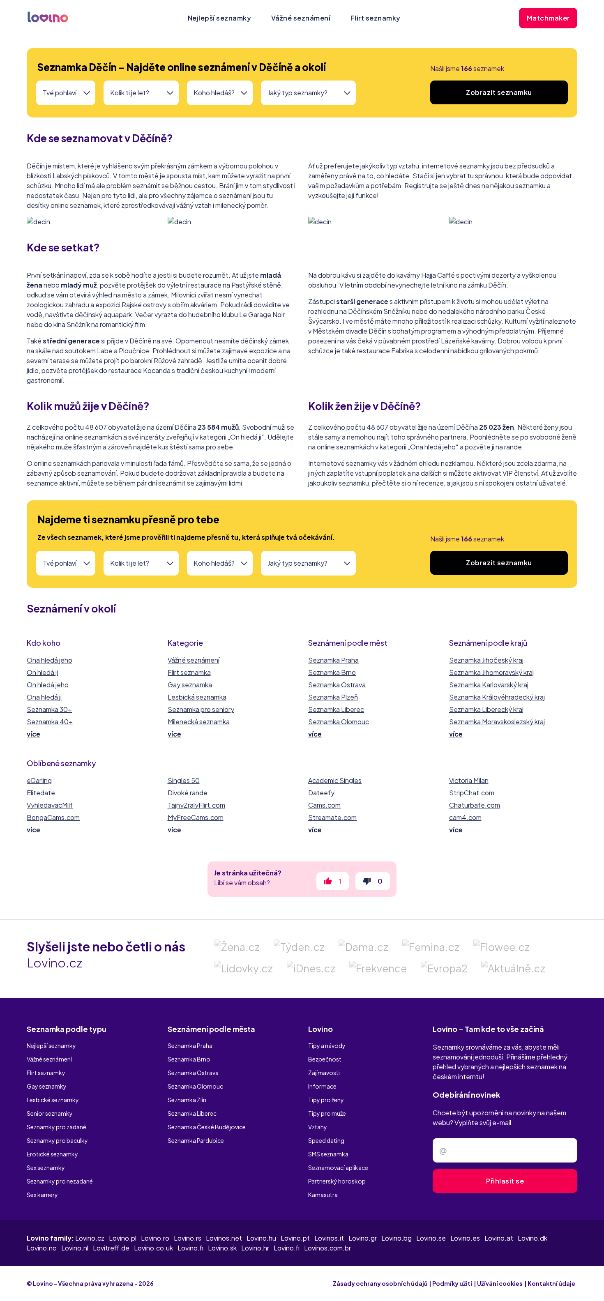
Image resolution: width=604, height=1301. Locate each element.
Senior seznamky (50, 1113)
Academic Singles (335, 780)
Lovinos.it (329, 1238)
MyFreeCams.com (196, 817)
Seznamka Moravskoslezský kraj (497, 721)
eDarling (39, 780)
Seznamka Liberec (336, 709)
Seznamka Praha (333, 660)
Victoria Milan (469, 780)
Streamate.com (332, 817)
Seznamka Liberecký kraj (486, 709)
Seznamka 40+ (50, 721)
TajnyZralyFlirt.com (196, 805)
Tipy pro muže (327, 1113)
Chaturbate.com (474, 805)
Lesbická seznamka (197, 697)
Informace (322, 1086)
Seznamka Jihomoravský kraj (491, 672)
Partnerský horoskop (337, 1181)
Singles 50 (184, 780)
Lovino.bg (396, 1238)
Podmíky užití (452, 1283)
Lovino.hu (261, 1238)
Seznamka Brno (332, 672)
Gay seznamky (47, 1086)
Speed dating (326, 1140)
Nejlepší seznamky (219, 18)
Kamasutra (323, 1194)
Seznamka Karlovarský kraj (488, 684)
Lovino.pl (122, 1238)
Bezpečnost (324, 1059)
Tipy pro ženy (326, 1099)
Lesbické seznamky (53, 1099)
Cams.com (324, 805)
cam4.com (465, 817)
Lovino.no (42, 1247)
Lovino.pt (295, 1238)
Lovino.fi (190, 1247)
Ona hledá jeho (49, 660)
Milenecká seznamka (199, 721)
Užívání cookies (500, 1283)
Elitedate (41, 792)
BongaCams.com (53, 817)
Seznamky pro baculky (57, 1140)
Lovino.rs (187, 1238)
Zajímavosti (324, 1072)
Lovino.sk (222, 1247)
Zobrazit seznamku (499, 92)
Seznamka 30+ (49, 709)
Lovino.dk (532, 1238)
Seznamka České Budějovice (207, 1127)
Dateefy (321, 792)
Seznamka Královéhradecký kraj (497, 697)
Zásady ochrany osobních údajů (380, 1283)
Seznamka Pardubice (196, 1140)
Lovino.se (431, 1238)
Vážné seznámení (301, 18)
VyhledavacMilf (50, 805)
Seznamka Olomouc (338, 721)
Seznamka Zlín (187, 1099)
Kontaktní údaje (551, 1283)
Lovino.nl (74, 1247)
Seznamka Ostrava (337, 684)
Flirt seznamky (375, 18)
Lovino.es (465, 1238)
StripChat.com (471, 792)
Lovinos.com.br (327, 1247)
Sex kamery (42, 1194)
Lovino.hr (255, 1247)
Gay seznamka (190, 684)
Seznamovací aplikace (338, 1167)
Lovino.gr (362, 1238)
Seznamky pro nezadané (60, 1181)
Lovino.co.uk (153, 1247)
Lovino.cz (89, 1238)
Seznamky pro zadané (56, 1127)
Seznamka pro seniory (201, 709)
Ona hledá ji (44, 697)
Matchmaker (548, 18)
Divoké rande (187, 792)
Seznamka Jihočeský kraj (486, 660)
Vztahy (317, 1127)
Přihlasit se (505, 1181)
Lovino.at (498, 1238)
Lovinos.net (224, 1238)
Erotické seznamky (52, 1154)
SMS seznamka (328, 1154)
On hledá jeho (48, 684)
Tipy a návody (327, 1045)
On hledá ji (42, 672)
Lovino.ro (155, 1238)
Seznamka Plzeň (333, 697)
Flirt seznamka (189, 672)
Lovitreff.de (111, 1247)
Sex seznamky (46, 1167)
